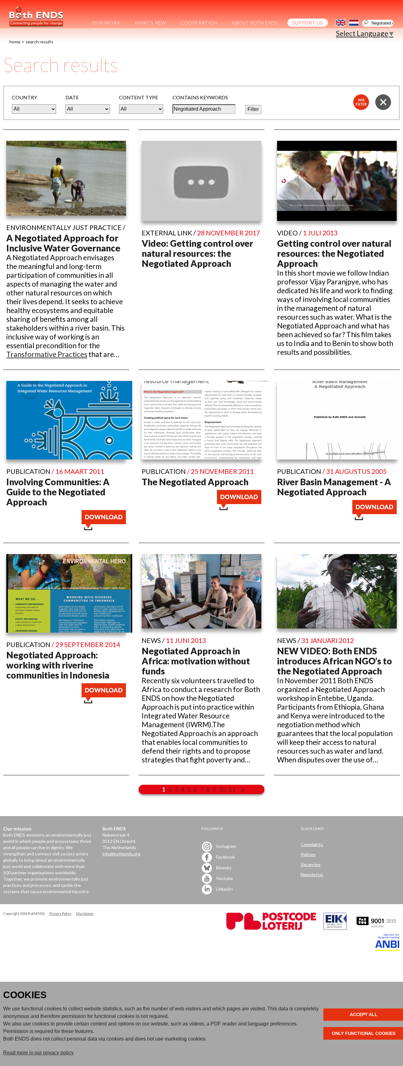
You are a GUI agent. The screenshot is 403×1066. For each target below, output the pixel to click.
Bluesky (223, 867)
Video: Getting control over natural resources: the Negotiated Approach (197, 253)
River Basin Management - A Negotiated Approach (334, 486)
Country (24, 97)
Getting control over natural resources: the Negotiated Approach (334, 253)
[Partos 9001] (377, 928)
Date (72, 97)
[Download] (104, 527)
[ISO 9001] (335, 928)
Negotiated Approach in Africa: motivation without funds (196, 661)
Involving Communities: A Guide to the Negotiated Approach (58, 491)
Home (14, 41)
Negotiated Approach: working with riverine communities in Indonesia (57, 665)
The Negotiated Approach (195, 481)
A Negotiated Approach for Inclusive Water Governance (63, 243)
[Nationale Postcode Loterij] (271, 928)
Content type (138, 97)
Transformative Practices (46, 354)
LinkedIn (224, 889)
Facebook (225, 857)
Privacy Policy (60, 913)
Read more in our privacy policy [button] (38, 1052)
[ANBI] (387, 949)
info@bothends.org (121, 853)
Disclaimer (85, 913)
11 (232, 789)
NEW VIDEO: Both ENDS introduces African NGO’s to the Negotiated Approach (334, 661)
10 (222, 789)
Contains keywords (200, 97)
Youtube (224, 878)
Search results (40, 41)
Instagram (225, 846)
